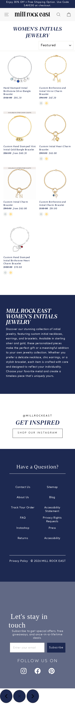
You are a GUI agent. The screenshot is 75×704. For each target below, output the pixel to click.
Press (52, 528)
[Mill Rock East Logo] (32, 14)
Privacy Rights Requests (52, 519)
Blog (52, 497)
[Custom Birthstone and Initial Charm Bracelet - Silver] (41, 214)
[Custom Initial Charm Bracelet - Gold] (11, 214)
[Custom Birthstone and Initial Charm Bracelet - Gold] (46, 214)
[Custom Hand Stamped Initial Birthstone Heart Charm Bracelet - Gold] (11, 273)
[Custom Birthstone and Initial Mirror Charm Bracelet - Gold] (46, 103)
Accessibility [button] (52, 538)
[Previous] (6, 696)
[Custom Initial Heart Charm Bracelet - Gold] (46, 159)
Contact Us (22, 487)
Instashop (22, 528)
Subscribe (56, 647)
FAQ (23, 517)
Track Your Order (23, 507)
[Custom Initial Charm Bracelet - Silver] (5, 214)
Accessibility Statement (52, 509)
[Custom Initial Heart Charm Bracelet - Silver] (41, 159)
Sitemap (52, 487)
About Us (23, 497)
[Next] (33, 696)
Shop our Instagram (38, 432)
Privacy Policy (18, 561)
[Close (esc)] (19, 696)
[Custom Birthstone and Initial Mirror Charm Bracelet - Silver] (41, 103)
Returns (23, 538)
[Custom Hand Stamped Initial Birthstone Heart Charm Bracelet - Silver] (5, 273)
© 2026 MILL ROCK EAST (48, 561)
